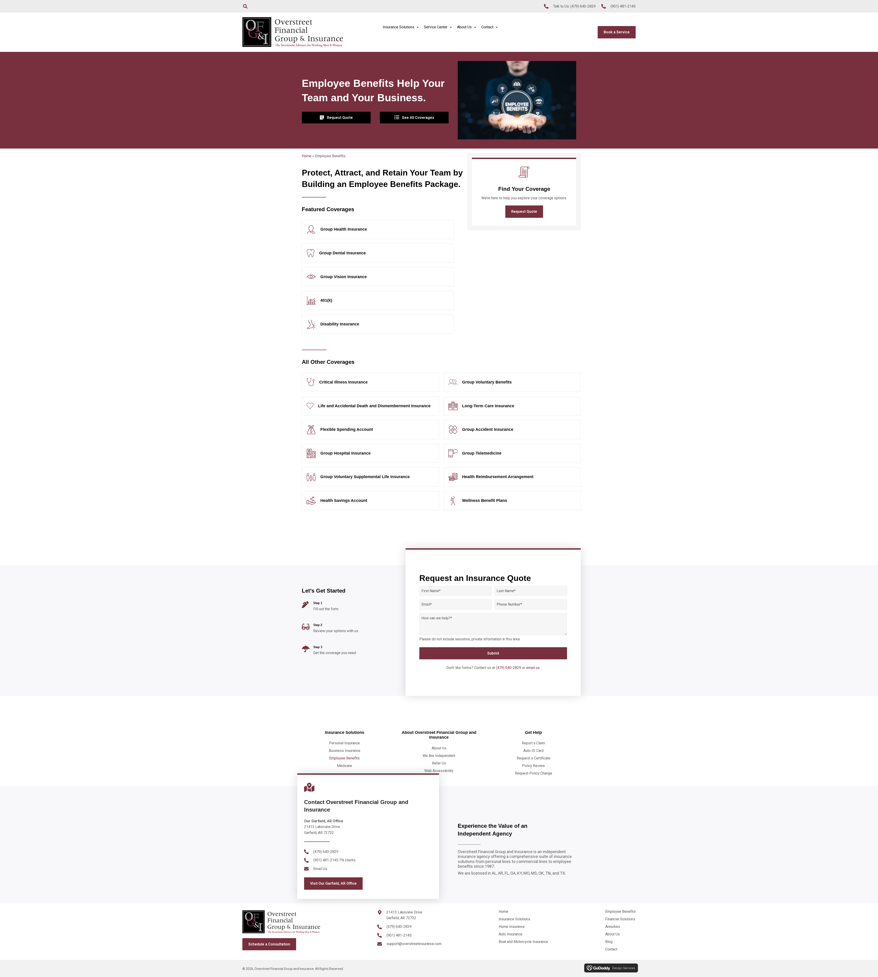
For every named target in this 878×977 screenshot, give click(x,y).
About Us (464, 27)
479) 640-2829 (509, 668)
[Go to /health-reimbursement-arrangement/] (512, 477)
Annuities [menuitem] (612, 926)
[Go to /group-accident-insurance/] (512, 429)
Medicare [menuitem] (344, 766)
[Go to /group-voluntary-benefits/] (512, 382)
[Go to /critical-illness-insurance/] (370, 382)
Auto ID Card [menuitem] (533, 750)
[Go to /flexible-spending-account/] (370, 429)
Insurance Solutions (398, 27)
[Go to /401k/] (377, 300)
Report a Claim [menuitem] (533, 743)
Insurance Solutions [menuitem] (514, 919)
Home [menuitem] (503, 911)
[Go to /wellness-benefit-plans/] (512, 500)
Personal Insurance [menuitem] (344, 743)
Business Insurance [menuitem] (344, 750)
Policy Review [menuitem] (533, 766)
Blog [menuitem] (609, 942)
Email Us (320, 869)
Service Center (435, 27)
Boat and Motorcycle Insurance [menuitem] (523, 942)
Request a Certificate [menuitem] (533, 758)
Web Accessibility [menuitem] (438, 771)
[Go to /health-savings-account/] (370, 500)
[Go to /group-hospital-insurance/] (370, 453)
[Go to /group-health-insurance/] (377, 229)
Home (306, 156)
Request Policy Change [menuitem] (533, 773)
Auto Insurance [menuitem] (510, 934)
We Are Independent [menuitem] (439, 755)
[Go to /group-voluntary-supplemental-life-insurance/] (370, 477)
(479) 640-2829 (583, 6)
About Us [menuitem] (439, 748)
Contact (487, 27)
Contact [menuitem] (611, 949)
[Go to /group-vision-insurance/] (377, 277)
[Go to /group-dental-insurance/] (377, 253)
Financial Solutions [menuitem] (620, 919)
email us (533, 668)
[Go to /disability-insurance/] (377, 324)
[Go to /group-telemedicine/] (512, 453)
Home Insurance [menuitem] (512, 926)
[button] (524, 211)
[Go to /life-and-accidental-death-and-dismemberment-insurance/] (370, 406)
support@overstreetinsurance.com (414, 944)
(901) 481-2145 (623, 6)
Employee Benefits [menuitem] (344, 758)
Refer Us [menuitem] (439, 763)
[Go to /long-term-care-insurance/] (512, 406)
